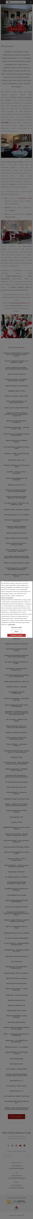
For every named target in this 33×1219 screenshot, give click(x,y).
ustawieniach (11, 624)
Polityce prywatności (7, 597)
